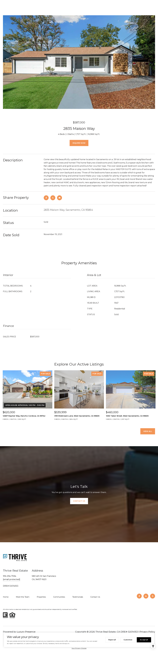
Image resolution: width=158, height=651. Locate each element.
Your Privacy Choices (79, 648)
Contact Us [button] (79, 501)
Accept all (144, 640)
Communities (59, 597)
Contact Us (95, 597)
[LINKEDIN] (145, 596)
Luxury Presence (26, 631)
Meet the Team (22, 597)
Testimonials (77, 597)
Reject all (112, 640)
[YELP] (152, 596)
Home (6, 597)
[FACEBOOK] (139, 596)
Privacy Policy (147, 631)
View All (147, 431)
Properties (41, 597)
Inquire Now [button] (79, 143)
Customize (128, 640)
